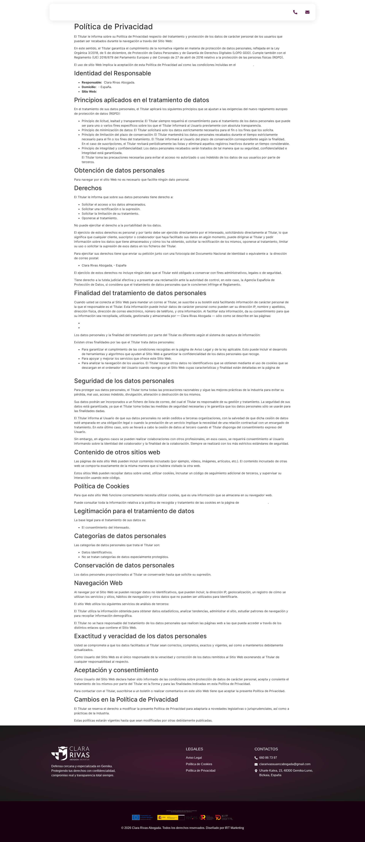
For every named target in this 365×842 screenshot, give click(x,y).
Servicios (245, 12)
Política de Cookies (96, 372)
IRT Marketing (234, 827)
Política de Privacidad (97, 327)
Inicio (203, 12)
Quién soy (222, 12)
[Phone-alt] (295, 12)
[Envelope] (307, 12)
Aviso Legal (245, 65)
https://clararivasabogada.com (195, 41)
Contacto (266, 12)
